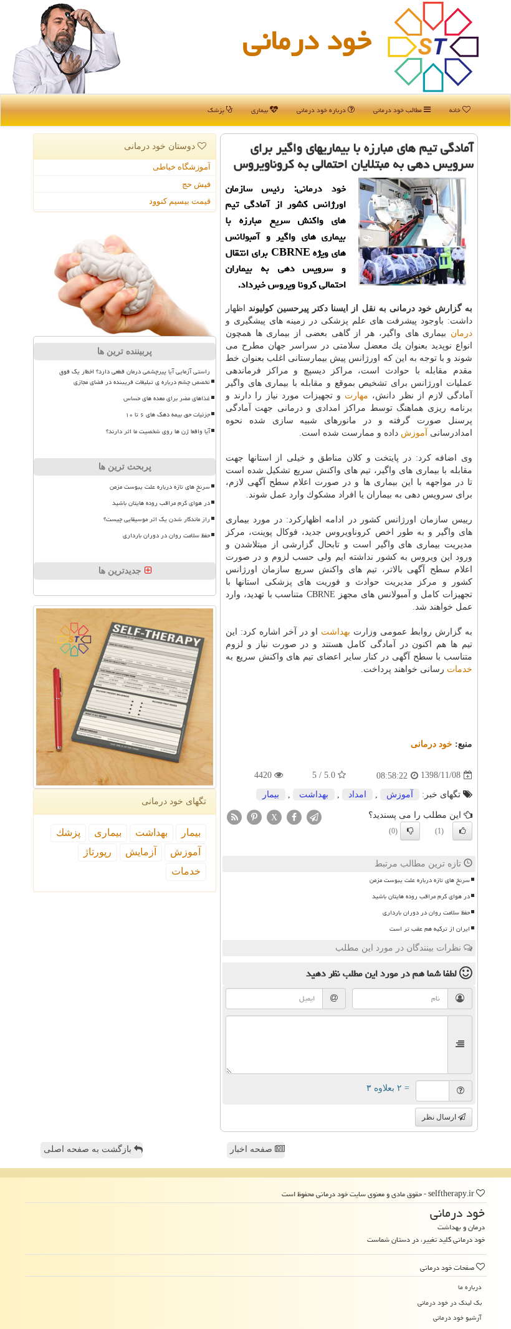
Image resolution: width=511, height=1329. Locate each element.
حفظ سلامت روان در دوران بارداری (426, 912)
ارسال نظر (440, 1117)
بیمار (270, 794)
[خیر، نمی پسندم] (410, 831)
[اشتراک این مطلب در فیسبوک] (294, 816)
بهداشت (335, 631)
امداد (357, 794)
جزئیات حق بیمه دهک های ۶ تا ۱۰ (167, 414)
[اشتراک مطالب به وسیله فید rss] (234, 816)
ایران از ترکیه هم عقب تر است (429, 929)
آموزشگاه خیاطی (182, 166)
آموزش (414, 433)
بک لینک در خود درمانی (450, 1302)
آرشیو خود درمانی (457, 1317)
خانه (455, 110)
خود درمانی (307, 40)
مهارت (356, 395)
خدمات (459, 669)
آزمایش (140, 852)
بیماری (260, 110)
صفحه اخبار (252, 1149)
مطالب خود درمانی (398, 110)
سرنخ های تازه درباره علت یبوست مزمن (420, 880)
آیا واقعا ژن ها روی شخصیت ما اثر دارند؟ (158, 431)
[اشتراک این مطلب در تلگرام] (314, 816)
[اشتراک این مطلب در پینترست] (254, 816)
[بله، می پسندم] (462, 831)
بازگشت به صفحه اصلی (89, 1149)
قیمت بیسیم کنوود (180, 201)
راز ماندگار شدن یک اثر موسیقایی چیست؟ (156, 519)
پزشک (217, 110)
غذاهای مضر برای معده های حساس (166, 398)
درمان (461, 333)
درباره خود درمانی (322, 110)
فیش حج (196, 184)
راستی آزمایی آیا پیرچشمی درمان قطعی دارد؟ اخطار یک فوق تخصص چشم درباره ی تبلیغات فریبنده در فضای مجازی (134, 376)
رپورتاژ (98, 852)
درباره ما (470, 1286)
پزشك (68, 832)
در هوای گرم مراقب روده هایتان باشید (421, 896)
